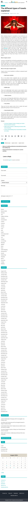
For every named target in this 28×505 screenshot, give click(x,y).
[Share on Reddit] (21, 136)
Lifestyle (2, 239)
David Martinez (5, 13)
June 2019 (3, 404)
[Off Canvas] (2, 1)
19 (10, 465)
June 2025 (3, 286)
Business (3, 212)
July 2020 (3, 381)
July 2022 (3, 341)
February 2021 (4, 369)
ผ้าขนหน (6, 48)
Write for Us (3, 485)
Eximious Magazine (19, 500)
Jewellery (3, 235)
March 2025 (3, 292)
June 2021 (3, 362)
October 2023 (4, 318)
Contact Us (3, 480)
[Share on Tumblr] (24, 136)
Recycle (2, 253)
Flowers (2, 226)
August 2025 (3, 283)
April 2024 (3, 309)
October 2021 (4, 355)
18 (6, 465)
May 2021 (3, 364)
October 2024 (4, 300)
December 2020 (4, 372)
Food (2, 228)
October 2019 (4, 397)
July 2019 (3, 402)
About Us (3, 481)
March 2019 (3, 409)
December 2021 (4, 351)
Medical (2, 244)
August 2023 (3, 322)
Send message (5, 201)
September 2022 (4, 337)
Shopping (3, 256)
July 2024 (3, 304)
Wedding (2, 263)
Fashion (3, 5)
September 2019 (4, 399)
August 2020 (3, 379)
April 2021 (3, 365)
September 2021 (4, 357)
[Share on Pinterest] (18, 136)
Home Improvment (5, 233)
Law (2, 237)
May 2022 (3, 343)
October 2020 (4, 376)
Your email (3, 175)
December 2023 (4, 315)
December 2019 (4, 394)
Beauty (2, 209)
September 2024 (4, 302)
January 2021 (4, 371)
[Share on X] (9, 136)
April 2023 (3, 327)
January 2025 (4, 295)
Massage (3, 242)
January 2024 (4, 313)
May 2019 (3, 406)
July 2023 (3, 323)
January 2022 (4, 350)
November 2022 (4, 334)
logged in (10, 159)
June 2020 (3, 383)
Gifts (2, 230)
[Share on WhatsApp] (15, 136)
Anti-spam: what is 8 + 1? (7, 196)
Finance (2, 225)
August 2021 (3, 358)
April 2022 (3, 344)
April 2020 (3, 386)
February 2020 (4, 390)
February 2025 (4, 293)
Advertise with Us (4, 487)
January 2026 (4, 274)
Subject (2, 180)
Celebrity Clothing (4, 216)
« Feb (2, 472)
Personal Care (4, 251)
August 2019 (3, 401)
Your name (3, 170)
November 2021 (4, 353)
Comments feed (4, 449)
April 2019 (3, 408)
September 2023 (4, 320)
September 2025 (4, 281)
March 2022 (3, 346)
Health (2, 232)
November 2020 (4, 374)
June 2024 (3, 306)
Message (3, 185)
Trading (2, 262)
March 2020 (3, 388)
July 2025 (3, 285)
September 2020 (4, 378)
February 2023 (4, 330)
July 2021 (3, 360)
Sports (2, 258)
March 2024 (3, 311)
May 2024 (3, 307)
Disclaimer (3, 483)
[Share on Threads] (2, 139)
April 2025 (3, 290)
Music (2, 246)
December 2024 (4, 297)
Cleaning (2, 218)
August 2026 (3, 271)
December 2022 (4, 332)
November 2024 (4, 299)
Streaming (3, 260)
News (2, 247)
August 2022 (3, 339)
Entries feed (3, 447)
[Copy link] (5, 139)
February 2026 (4, 272)
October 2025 (4, 279)
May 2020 (3, 385)
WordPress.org (4, 450)
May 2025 (3, 288)
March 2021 (3, 367)
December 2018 (4, 411)
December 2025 (4, 276)
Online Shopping (4, 249)
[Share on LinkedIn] (12, 136)
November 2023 (4, 316)
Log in (2, 445)
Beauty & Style (4, 211)
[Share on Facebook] (6, 136)
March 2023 (3, 329)
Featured (3, 223)
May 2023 (3, 325)
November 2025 (4, 278)
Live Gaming (3, 240)
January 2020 (4, 392)
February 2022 (4, 348)
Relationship (3, 254)
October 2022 (4, 336)
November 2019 (4, 395)
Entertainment (4, 219)
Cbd (2, 214)
